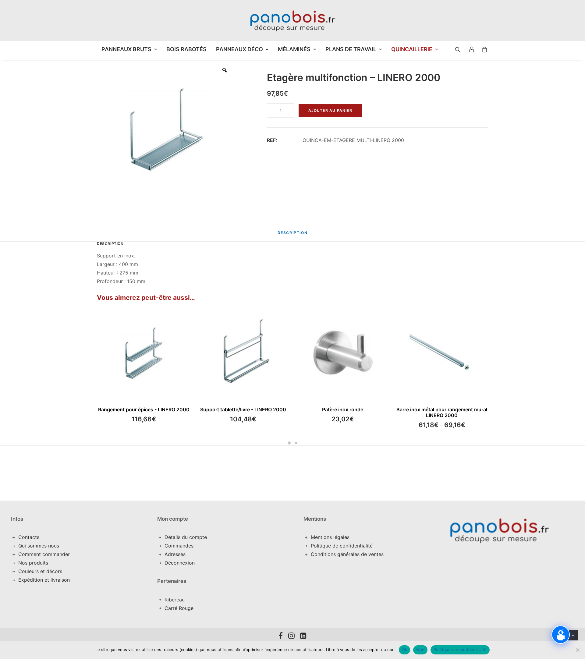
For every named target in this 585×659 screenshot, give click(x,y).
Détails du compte (186, 537)
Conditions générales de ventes (347, 554)
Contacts (28, 537)
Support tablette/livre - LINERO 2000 (243, 409)
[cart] (483, 49)
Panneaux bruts (126, 49)
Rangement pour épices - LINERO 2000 (144, 409)
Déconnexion (180, 563)
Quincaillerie (411, 49)
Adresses (175, 554)
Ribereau (175, 600)
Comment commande (43, 554)
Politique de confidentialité (342, 546)
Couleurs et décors (40, 571)
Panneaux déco (239, 49)
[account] (471, 49)
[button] (453, 49)
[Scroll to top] (573, 635)
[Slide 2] (295, 443)
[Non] (577, 650)
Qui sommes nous (38, 546)
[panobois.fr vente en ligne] (292, 20)
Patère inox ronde (342, 409)
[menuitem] (129, 49)
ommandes (180, 546)
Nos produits (33, 563)
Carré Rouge (179, 608)
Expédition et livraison (44, 580)
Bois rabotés (186, 49)
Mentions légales (330, 537)
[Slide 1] (289, 443)
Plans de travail (350, 49)
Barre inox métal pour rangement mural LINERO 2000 (441, 412)
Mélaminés (294, 49)
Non (420, 649)
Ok (404, 649)
